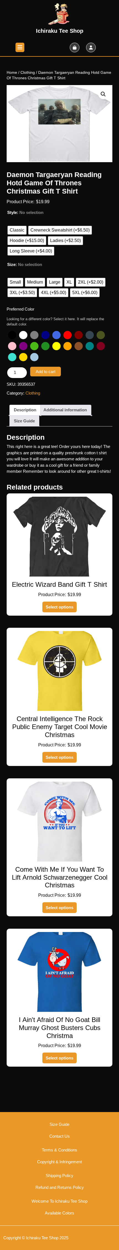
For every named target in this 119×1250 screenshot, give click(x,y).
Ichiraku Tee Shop (59, 31)
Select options (59, 607)
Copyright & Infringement (59, 1161)
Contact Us (59, 1136)
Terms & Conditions (59, 1150)
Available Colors (59, 1213)
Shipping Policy (59, 1175)
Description (25, 409)
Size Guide (24, 421)
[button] (103, 94)
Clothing (27, 72)
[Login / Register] (91, 47)
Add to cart (45, 371)
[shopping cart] (74, 47)
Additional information (65, 409)
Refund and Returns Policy (59, 1187)
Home (12, 72)
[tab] (19, 47)
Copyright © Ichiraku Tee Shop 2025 (35, 1237)
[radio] (17, 230)
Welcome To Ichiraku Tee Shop (59, 1201)
